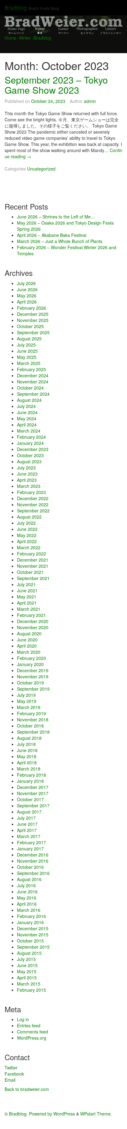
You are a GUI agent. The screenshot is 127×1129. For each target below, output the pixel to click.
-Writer (24, 38)
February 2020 (31, 658)
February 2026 (31, 308)
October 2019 (30, 683)
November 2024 (32, 381)
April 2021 (27, 603)
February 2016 (31, 916)
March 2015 (28, 984)
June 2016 (27, 891)
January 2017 (30, 848)
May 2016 (26, 898)
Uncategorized (41, 169)
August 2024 (29, 400)
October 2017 (30, 799)
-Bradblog (41, 38)
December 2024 (32, 375)
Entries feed (28, 1025)
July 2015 (26, 959)
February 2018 (31, 775)
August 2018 (29, 738)
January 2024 (30, 443)
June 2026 (27, 289)
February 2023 (31, 492)
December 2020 (32, 621)
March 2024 (28, 431)
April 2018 (27, 762)
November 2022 (32, 504)
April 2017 (27, 830)
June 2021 (27, 590)
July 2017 (26, 818)
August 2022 (29, 517)
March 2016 (28, 910)
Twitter (11, 1067)
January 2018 (30, 781)
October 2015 (30, 941)
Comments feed (32, 1032)
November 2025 (32, 320)
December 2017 (32, 787)
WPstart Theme (95, 1114)
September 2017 (33, 805)
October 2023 (30, 455)
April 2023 (27, 480)
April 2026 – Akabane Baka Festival (51, 235)
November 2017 (32, 793)
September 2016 (33, 873)
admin (90, 101)
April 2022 (27, 541)
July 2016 (26, 885)
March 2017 (28, 836)
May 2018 (26, 756)
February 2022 (31, 554)
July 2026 (26, 283)
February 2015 (31, 990)
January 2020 (30, 664)
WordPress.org (31, 1038)
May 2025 (26, 357)
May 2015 (26, 971)
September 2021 (33, 578)
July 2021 (26, 584)
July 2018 (26, 744)
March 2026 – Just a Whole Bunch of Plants (59, 241)
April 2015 (27, 977)
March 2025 (28, 363)
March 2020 (28, 652)
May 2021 (26, 597)
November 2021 (32, 566)
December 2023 (32, 449)
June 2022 (27, 529)
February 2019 (31, 713)
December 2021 (32, 560)
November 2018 (32, 719)
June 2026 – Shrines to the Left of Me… (56, 217)
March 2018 (28, 769)
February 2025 (31, 369)
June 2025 (27, 351)
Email (10, 1080)
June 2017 (27, 824)
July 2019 (26, 695)
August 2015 (29, 953)
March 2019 (28, 707)
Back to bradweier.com (27, 1089)
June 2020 (27, 640)
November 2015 (32, 934)
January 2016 (30, 922)
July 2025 (26, 345)
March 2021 (28, 609)
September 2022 (33, 511)
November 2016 (32, 861)
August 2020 (29, 633)
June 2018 (27, 750)
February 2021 (31, 615)
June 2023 (27, 474)
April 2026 (27, 302)
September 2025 (33, 332)
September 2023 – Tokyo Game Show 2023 (56, 84)
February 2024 (31, 437)
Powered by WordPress (52, 1114)
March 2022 (28, 547)
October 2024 (30, 388)
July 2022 (26, 523)
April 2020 (27, 646)
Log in (23, 1019)
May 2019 (26, 701)
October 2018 (30, 726)
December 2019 (32, 670)
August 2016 (29, 879)
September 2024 (33, 394)
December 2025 (32, 314)
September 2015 (33, 947)
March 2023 (28, 486)
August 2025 (29, 338)
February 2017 (31, 842)
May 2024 (26, 418)
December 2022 (32, 498)
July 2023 (26, 468)
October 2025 (30, 326)
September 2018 (33, 732)
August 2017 (29, 812)
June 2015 (27, 965)
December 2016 (32, 855)
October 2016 (30, 867)
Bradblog (16, 7)
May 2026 (26, 295)
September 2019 (33, 689)
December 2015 (32, 928)
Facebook (14, 1074)
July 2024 (26, 406)
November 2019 (32, 676)
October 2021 (30, 572)
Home (10, 38)
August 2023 (29, 461)
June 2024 (27, 412)
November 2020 (32, 627)
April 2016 (27, 904)
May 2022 (26, 535)
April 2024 (27, 424)
